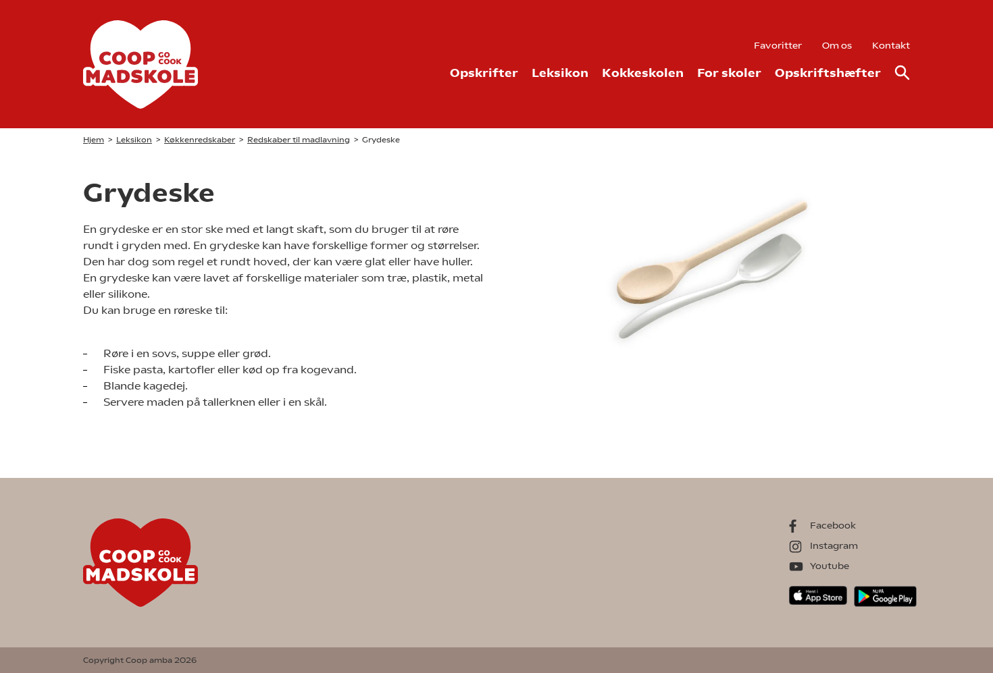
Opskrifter (484, 72)
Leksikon (560, 72)
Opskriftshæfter (828, 72)
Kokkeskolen (643, 72)
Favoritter (778, 45)
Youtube (829, 565)
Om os (837, 45)
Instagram (834, 545)
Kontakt (891, 45)
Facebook (833, 525)
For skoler (729, 72)
